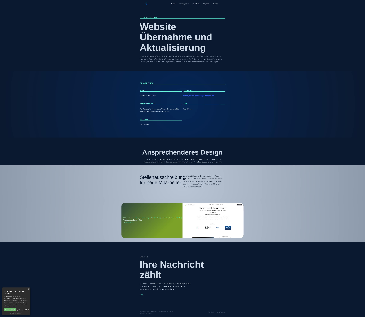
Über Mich (196, 4)
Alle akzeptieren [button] (10, 309)
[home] (146, 3)
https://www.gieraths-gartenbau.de (198, 96)
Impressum (211, 312)
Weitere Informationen (9, 306)
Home (173, 4)
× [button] (28, 289)
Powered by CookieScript (16, 313)
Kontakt (215, 4)
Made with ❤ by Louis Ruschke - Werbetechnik (158, 311)
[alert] (16, 301)
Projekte (206, 4)
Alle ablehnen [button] (23, 309)
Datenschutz (221, 312)
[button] (184, 4)
